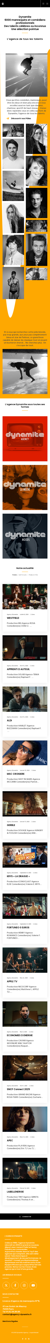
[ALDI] (25, 699)
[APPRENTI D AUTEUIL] (25, 648)
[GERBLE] (25, 803)
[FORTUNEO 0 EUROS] (25, 906)
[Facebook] (15, 1285)
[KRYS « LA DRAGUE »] (25, 855)
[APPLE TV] (25, 960)
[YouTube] (33, 1285)
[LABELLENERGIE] (25, 1170)
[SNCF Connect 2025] (25, 1068)
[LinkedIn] (28, 1339)
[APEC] (25, 1119)
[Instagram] (24, 1285)
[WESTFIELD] (25, 596)
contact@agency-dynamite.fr (17, 1314)
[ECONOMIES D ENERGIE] (25, 1014)
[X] (6, 1285)
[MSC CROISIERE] (25, 752)
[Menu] (47, 3)
